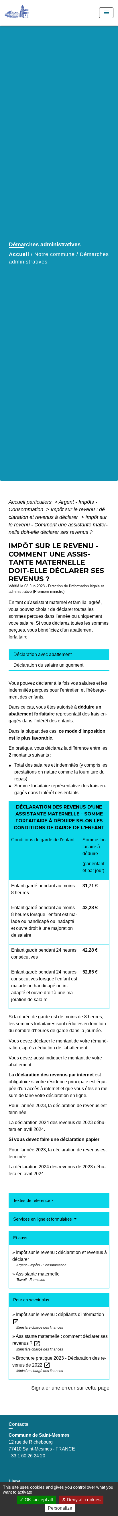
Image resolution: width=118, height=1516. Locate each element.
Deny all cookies (83, 1499)
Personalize (60, 1508)
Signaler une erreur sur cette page (70, 1388)
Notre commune (54, 254)
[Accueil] (26, 13)
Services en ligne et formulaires (43, 1219)
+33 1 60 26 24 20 (27, 1455)
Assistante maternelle (38, 1273)
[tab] (59, 654)
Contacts (18, 1424)
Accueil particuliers (31, 502)
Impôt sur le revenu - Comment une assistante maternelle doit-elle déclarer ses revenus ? (58, 524)
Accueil (19, 254)
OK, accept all (38, 1499)
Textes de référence (31, 1200)
